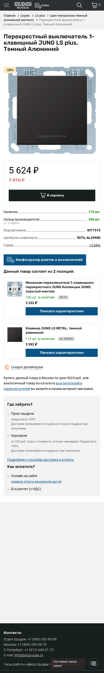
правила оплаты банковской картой (36, 481)
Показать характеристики (62, 311)
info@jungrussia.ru (28, 655)
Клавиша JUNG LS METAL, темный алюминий (54, 330)
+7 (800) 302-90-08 (42, 639)
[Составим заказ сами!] (93, 663)
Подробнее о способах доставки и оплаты (40, 460)
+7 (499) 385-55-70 (31, 644)
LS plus (94, 245)
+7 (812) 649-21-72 (38, 650)
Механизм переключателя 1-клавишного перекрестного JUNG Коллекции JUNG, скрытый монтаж (60, 287)
